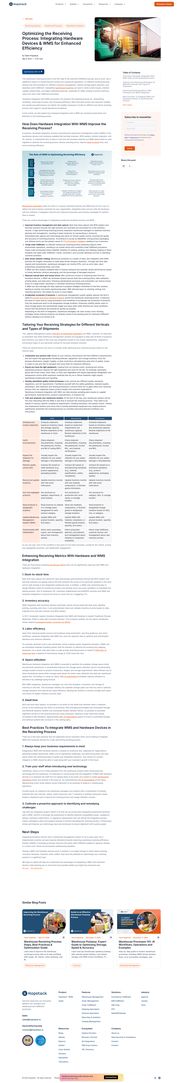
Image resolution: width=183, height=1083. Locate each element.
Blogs (61, 1033)
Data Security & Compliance (123, 1037)
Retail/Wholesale (118, 1013)
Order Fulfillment (89, 1005)
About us (115, 1033)
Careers (114, 1041)
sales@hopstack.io (31, 1019)
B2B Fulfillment (117, 1001)
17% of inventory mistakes (74, 241)
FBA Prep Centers (89, 1045)
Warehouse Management (92, 997)
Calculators (63, 1062)
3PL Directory (88, 1049)
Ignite (61, 1001)
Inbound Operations (90, 1013)
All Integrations (88, 1041)
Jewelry (144, 1001)
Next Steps (127, 105)
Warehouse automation (32, 206)
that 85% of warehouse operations (67, 334)
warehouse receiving (64, 88)
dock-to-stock (93, 142)
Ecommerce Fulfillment (121, 997)
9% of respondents (69, 676)
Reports (62, 1041)
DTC (113, 1009)
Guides (62, 1045)
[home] (18, 4)
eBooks (62, 1037)
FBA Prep (115, 1005)
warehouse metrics (58, 565)
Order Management (90, 1001)
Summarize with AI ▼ (33, 72)
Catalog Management (91, 1021)
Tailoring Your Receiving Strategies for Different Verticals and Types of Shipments (139, 84)
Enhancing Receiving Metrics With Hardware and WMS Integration (137, 91)
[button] (61, 4)
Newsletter (63, 1057)
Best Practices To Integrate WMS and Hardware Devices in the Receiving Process (139, 99)
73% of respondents (86, 780)
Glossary (62, 1053)
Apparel (144, 997)
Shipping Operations (90, 1009)
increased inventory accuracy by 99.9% (53, 622)
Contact (114, 1045)
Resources (64, 1028)
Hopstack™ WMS (66, 997)
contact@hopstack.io (32, 1030)
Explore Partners (89, 1033)
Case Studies (64, 1049)
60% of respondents (68, 717)
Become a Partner (89, 1037)
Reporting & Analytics (91, 1017)
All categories (36, 868)
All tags (25, 868)
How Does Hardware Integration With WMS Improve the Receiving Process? (139, 77)
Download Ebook (110, 1077)
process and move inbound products (48, 298)
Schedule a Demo (164, 4)
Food (143, 1005)
